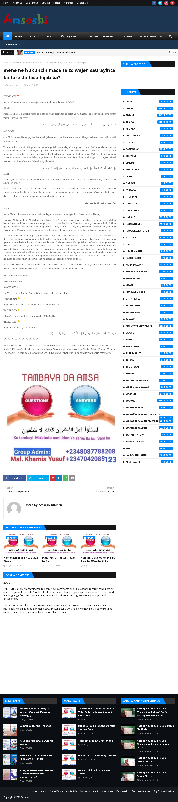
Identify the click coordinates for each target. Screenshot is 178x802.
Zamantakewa (145, 441)
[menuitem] (7, 36)
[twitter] (160, 3)
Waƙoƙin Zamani (145, 427)
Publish (56, 2)
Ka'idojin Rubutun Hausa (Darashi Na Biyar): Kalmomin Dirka (153, 744)
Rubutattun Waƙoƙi (145, 325)
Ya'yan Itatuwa (145, 434)
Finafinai (145, 196)
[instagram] (166, 3)
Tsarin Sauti (145, 353)
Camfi (145, 176)
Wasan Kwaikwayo (145, 387)
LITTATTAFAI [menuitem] (126, 36)
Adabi (145, 108)
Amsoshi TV (145, 135)
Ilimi (145, 244)
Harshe (145, 217)
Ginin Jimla (145, 210)
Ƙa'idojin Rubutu (145, 455)
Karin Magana (145, 264)
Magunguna (145, 305)
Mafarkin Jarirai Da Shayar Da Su (58, 559)
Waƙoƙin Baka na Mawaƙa (145, 421)
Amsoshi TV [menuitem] (13, 44)
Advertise (68, 2)
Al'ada (145, 122)
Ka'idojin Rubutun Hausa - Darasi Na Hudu (152, 759)
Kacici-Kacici (145, 257)
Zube (145, 448)
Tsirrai (145, 359)
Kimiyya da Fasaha (145, 271)
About (44, 791)
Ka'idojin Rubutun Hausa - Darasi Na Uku (152, 774)
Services (46, 2)
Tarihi (145, 339)
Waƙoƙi (145, 400)
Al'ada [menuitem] (18, 36)
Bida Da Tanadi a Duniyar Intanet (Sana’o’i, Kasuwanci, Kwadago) (36, 712)
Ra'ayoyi (145, 319)
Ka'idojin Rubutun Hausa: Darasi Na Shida (156, 727)
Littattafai (145, 298)
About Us (17, 2)
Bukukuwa (145, 169)
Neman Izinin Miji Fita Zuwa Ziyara (20, 559)
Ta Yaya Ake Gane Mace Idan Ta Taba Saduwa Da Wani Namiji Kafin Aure (96, 712)
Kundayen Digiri (145, 291)
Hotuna (145, 237)
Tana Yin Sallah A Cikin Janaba (95, 740)
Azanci (145, 142)
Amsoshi (25, 797)
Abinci (145, 101)
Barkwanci (145, 149)
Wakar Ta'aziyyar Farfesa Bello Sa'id (56, 52)
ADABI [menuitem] (33, 36)
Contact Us (82, 2)
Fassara (145, 190)
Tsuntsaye (145, 366)
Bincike (145, 162)
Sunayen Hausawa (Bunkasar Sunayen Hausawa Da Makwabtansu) (36, 774)
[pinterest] (172, 3)
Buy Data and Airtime (164, 791)
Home (6, 2)
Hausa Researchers (145, 230)
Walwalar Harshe (145, 380)
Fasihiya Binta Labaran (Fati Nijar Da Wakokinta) (35, 757)
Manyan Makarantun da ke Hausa (96, 791)
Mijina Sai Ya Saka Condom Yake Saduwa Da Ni (96, 727)
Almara (145, 128)
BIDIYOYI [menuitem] (93, 36)
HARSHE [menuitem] (49, 36)
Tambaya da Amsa (141, 791)
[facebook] (154, 3)
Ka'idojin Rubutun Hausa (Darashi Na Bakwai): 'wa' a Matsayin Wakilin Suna (152, 712)
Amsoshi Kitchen (14, 84)
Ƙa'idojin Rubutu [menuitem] (72, 36)
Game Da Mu (32, 2)
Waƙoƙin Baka (145, 407)
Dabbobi (145, 183)
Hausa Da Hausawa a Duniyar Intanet (36, 742)
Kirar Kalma (145, 278)
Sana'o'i (145, 332)
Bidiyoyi (145, 156)
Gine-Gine (145, 203)
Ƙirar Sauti (145, 461)
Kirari (145, 285)
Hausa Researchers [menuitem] (150, 36)
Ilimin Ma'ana (145, 251)
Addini (14, 62)
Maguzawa (145, 312)
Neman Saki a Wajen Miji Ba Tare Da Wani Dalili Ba (98, 559)
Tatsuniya (145, 346)
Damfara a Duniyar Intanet (35, 725)
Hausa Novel (145, 224)
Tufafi (145, 373)
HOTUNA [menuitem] (108, 36)
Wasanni (145, 393)
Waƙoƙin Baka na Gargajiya (145, 415)
